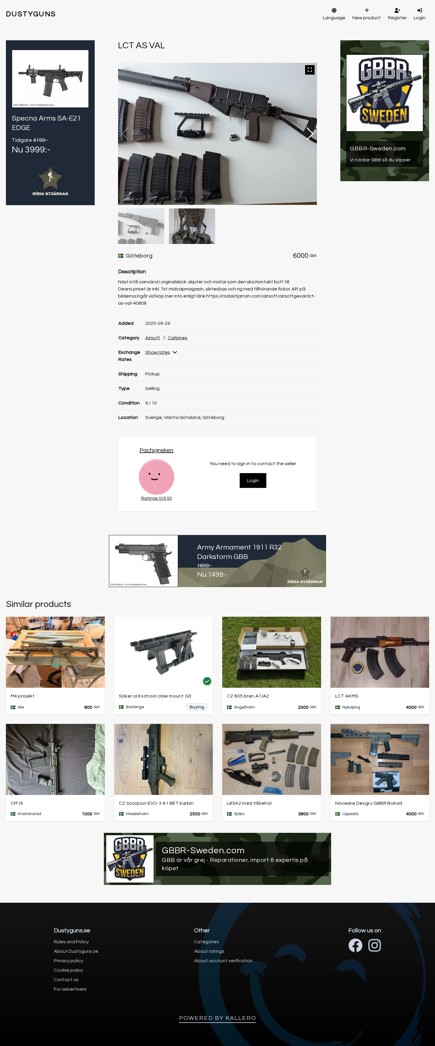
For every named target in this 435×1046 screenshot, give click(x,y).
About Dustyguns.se (76, 951)
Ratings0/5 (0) (156, 498)
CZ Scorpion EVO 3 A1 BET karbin (156, 803)
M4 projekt (23, 696)
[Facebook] (355, 946)
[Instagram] (374, 946)
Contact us (66, 979)
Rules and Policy (71, 941)
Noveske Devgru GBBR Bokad (368, 803)
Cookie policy (68, 970)
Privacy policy (68, 960)
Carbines (177, 337)
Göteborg (139, 256)
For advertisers (70, 989)
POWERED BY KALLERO (217, 1018)
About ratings (209, 951)
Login (253, 480)
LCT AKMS (347, 696)
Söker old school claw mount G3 (155, 696)
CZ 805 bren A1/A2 (248, 696)
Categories (206, 941)
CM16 (17, 803)
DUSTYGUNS (31, 14)
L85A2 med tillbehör (249, 803)
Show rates (157, 352)
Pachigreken (156, 450)
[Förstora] (310, 70)
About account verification (223, 960)
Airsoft (152, 337)
